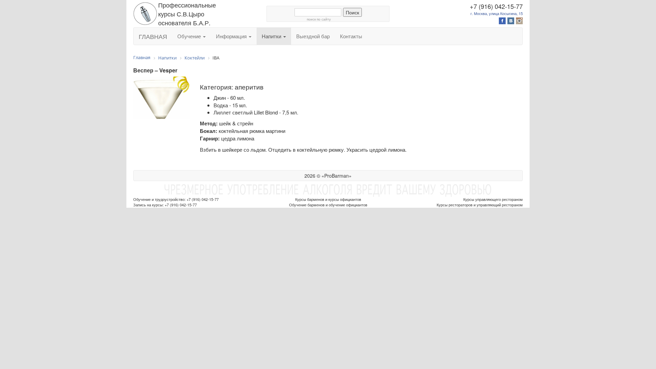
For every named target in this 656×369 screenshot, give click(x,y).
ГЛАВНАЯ (153, 36)
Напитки (272, 36)
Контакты (351, 36)
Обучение (189, 36)
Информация (232, 36)
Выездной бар (313, 36)
